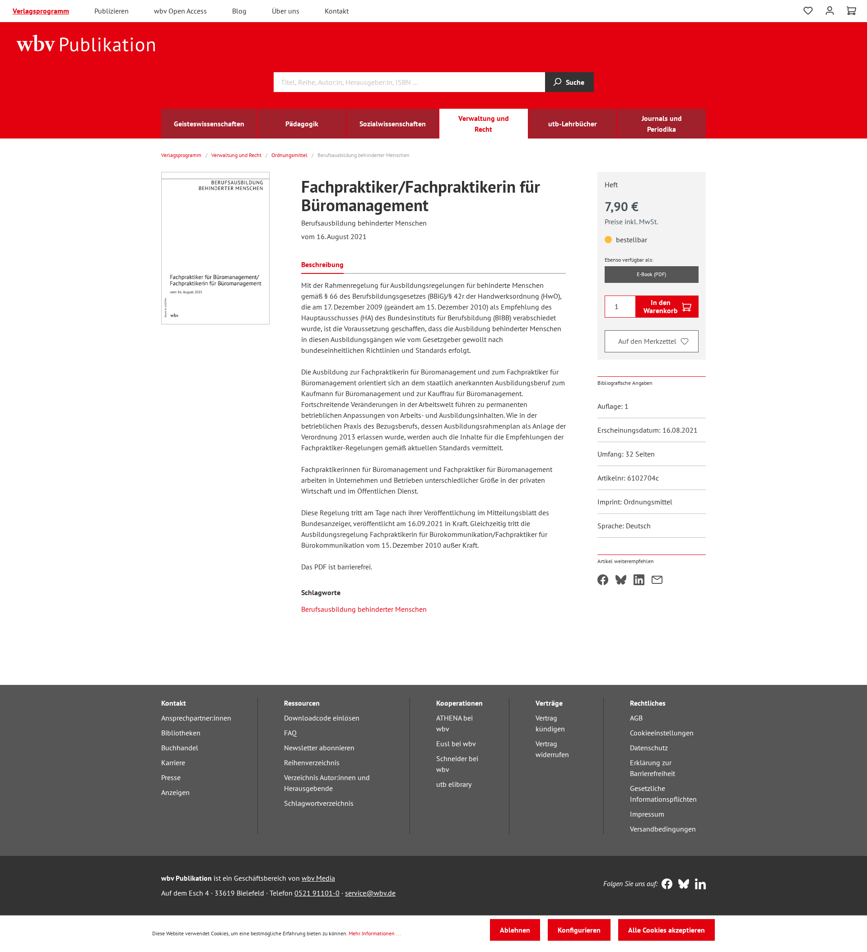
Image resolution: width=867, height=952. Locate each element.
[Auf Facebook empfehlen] (602, 580)
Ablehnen (515, 929)
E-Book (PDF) (651, 274)
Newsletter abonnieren (319, 747)
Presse (171, 777)
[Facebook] (664, 884)
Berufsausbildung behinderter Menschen (364, 609)
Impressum (647, 813)
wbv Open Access (180, 10)
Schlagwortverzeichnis (319, 803)
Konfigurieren (579, 929)
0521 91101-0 (317, 892)
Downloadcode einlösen (321, 717)
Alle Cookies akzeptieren (666, 929)
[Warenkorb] (851, 11)
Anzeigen (175, 792)
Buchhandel (179, 747)
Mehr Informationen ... (375, 933)
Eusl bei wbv (456, 743)
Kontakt (337, 10)
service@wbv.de (370, 892)
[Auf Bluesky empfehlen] (620, 580)
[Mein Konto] (830, 10)
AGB (636, 717)
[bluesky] (681, 884)
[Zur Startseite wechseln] (86, 42)
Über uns (285, 10)
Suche (575, 82)
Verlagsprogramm (41, 10)
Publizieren (111, 10)
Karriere (173, 762)
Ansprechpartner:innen (196, 717)
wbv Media (318, 878)
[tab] (322, 264)
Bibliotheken (180, 732)
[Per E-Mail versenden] (657, 580)
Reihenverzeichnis (312, 762)
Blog (239, 10)
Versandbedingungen (663, 828)
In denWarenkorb (660, 306)
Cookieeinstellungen (662, 732)
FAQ (290, 732)
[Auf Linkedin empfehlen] (639, 580)
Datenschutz (649, 747)
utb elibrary (453, 784)
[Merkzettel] (808, 11)
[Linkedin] (698, 884)
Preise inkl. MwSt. (631, 221)
